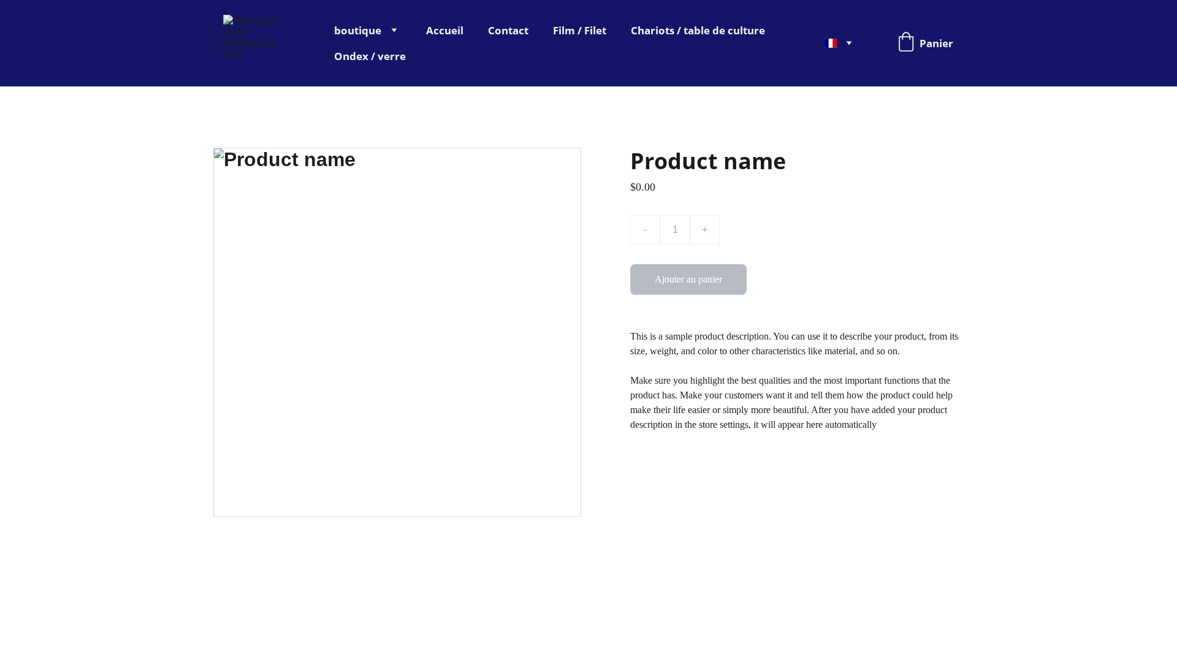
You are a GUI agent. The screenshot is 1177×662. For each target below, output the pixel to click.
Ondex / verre (370, 56)
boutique (357, 30)
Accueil (444, 30)
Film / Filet (579, 30)
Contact (508, 30)
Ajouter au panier (688, 279)
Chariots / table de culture (698, 30)
